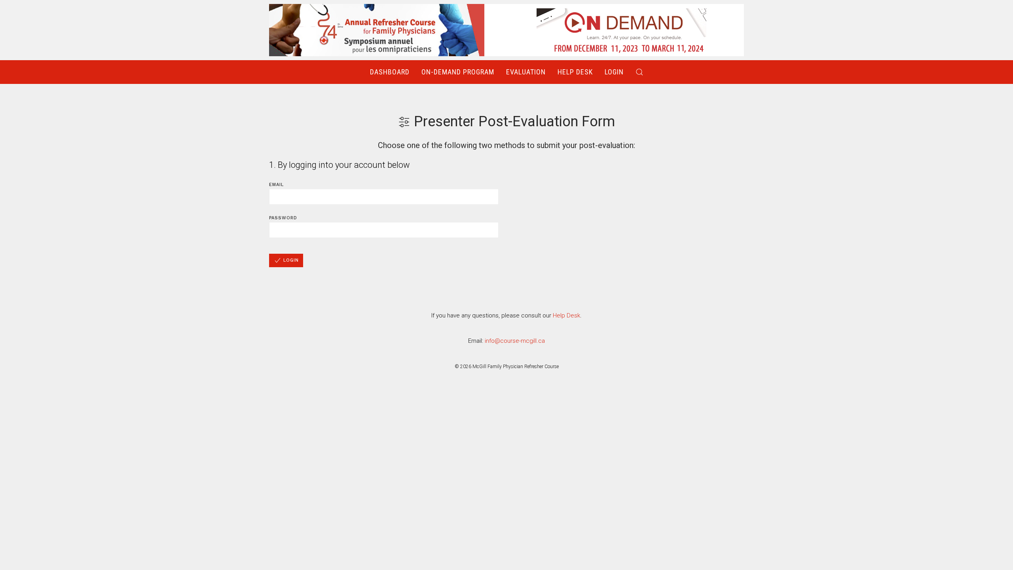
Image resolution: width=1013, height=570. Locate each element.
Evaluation (526, 72)
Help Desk (575, 72)
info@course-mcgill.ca (515, 340)
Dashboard (390, 72)
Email (276, 184)
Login (614, 72)
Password (283, 217)
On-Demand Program (457, 72)
